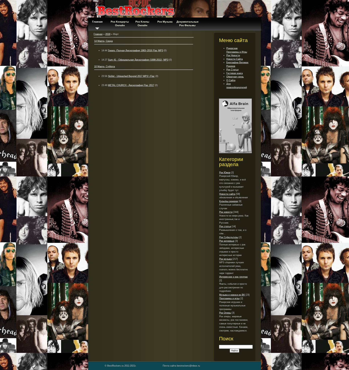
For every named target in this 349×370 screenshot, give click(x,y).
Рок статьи (225, 226)
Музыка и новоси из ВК (232, 294)
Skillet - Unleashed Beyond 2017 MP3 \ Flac (131, 76)
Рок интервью (226, 241)
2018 (107, 34)
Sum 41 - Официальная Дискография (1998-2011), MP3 (138, 59)
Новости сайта (227, 194)
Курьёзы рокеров (228, 201)
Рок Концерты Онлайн (120, 23)
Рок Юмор (224, 172)
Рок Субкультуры (228, 237)
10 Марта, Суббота (104, 66)
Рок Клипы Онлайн (142, 23)
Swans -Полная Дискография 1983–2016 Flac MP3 (135, 50)
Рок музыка (225, 259)
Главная (97, 21)
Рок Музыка (165, 21)
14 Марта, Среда (103, 41)
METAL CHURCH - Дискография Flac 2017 (131, 85)
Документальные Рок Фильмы (187, 23)
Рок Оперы (225, 312)
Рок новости (225, 212)
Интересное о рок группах (233, 276)
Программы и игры (229, 298)
